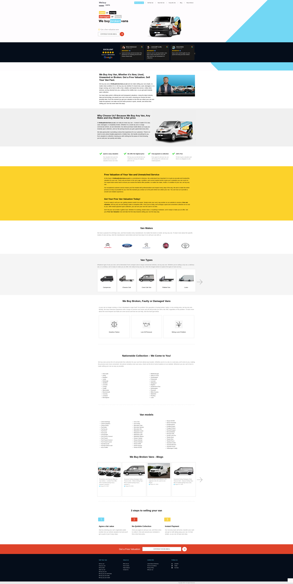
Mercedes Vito (138, 429)
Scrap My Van (172, 2)
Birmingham (106, 397)
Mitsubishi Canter (138, 431)
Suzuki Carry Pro (171, 435)
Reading (153, 395)
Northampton (154, 388)
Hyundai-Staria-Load (106, 445)
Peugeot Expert (171, 426)
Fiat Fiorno (104, 431)
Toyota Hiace (170, 437)
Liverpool (105, 395)
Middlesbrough (155, 373)
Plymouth (153, 390)
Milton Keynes (154, 392)
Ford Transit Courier (106, 442)
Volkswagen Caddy (172, 448)
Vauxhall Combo (171, 442)
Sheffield (105, 383)
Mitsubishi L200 (138, 434)
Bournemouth (106, 392)
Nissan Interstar (138, 440)
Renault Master (171, 431)
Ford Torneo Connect (107, 436)
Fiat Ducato (104, 429)
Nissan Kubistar (138, 442)
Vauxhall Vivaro (171, 446)
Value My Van (161, 2)
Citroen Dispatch (105, 423)
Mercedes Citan (138, 425)
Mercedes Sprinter (139, 427)
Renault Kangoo (171, 430)
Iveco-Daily (137, 423)
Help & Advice (189, 2)
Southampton (154, 377)
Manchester (106, 390)
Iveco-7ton (137, 421)
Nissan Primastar (171, 422)
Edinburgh (105, 381)
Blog (181, 2)
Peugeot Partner (171, 428)
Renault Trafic (170, 433)
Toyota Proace (171, 441)
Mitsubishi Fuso (138, 432)
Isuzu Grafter (104, 447)
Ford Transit (104, 438)
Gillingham (154, 383)
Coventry (105, 394)
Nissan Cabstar (138, 438)
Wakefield (153, 394)
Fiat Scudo (104, 432)
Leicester (105, 384)
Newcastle (105, 373)
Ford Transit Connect (106, 440)
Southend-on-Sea (155, 386)
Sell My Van (150, 2)
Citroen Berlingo (105, 421)
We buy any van (139, 2)
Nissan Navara (138, 445)
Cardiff (104, 388)
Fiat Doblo (104, 427)
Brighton (153, 384)
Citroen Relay (105, 425)
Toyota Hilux (170, 439)
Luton (152, 397)
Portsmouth (154, 379)
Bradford (105, 377)
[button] (194, 53)
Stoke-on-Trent (155, 375)
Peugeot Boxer (171, 424)
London (105, 386)
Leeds (104, 379)
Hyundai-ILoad (105, 443)
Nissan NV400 (171, 420)
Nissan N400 (137, 443)
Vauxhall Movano (171, 444)
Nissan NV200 (138, 447)
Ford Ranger (104, 434)
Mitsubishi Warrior (139, 436)
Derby (104, 375)
